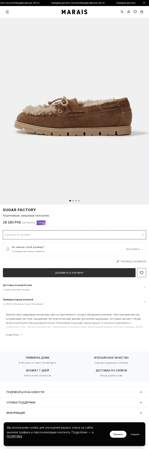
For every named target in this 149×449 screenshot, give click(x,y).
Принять (118, 434)
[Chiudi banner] (144, 3)
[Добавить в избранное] (141, 272)
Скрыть (135, 434)
